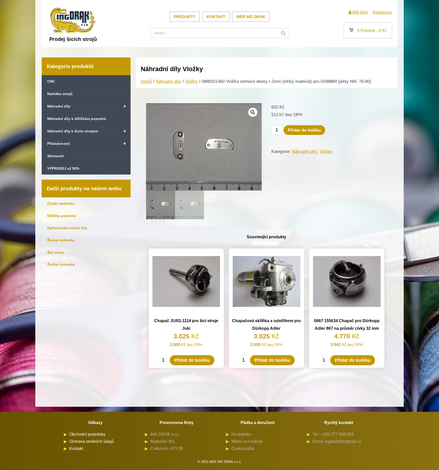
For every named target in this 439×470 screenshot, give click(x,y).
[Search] (283, 33)
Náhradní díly (86, 106)
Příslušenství (86, 143)
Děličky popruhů (61, 216)
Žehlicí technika (61, 264)
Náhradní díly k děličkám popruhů (76, 119)
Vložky (191, 81)
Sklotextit (55, 156)
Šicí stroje (56, 252)
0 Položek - (368, 30)
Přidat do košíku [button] (192, 360)
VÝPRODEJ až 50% (63, 168)
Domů (146, 81)
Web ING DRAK (250, 16)
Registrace (382, 12)
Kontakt (216, 16)
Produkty (184, 16)
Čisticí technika (60, 203)
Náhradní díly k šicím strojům (86, 131)
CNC (51, 81)
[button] (252, 112)
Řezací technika (61, 240)
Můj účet (359, 12)
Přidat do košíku (304, 130)
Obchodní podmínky (87, 434)
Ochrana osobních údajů (91, 441)
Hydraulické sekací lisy (67, 228)
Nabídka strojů (60, 94)
